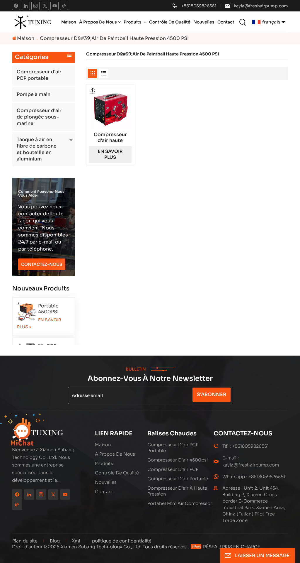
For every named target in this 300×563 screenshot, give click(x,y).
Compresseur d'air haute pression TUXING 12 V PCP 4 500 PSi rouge (110, 137)
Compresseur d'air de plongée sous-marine (39, 116)
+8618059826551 (199, 6)
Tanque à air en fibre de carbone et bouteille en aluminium (37, 149)
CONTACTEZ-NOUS (41, 264)
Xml (76, 541)
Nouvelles (203, 22)
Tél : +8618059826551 (245, 446)
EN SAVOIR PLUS (39, 323)
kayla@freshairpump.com (261, 6)
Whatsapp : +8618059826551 (253, 476)
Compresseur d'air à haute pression (177, 491)
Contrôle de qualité (169, 22)
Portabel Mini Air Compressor (179, 503)
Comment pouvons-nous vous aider (41, 193)
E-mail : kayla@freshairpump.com (250, 461)
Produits (133, 22)
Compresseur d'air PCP (172, 469)
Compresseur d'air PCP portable (39, 75)
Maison (68, 22)
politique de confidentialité (121, 541)
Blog (55, 541)
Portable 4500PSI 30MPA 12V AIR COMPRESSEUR (54, 309)
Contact (225, 22)
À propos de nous (98, 22)
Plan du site (25, 541)
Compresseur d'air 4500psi (177, 460)
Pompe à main (33, 94)
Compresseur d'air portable (177, 478)
